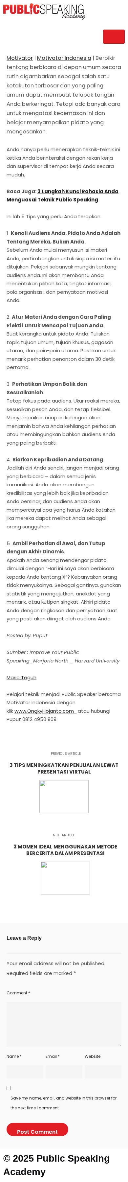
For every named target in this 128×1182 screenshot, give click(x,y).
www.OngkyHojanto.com (44, 710)
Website (92, 1056)
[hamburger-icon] (114, 37)
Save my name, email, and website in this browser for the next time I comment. (64, 1103)
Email (53, 1056)
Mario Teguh (21, 677)
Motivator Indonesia (64, 58)
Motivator (20, 58)
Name (14, 1056)
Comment (18, 993)
